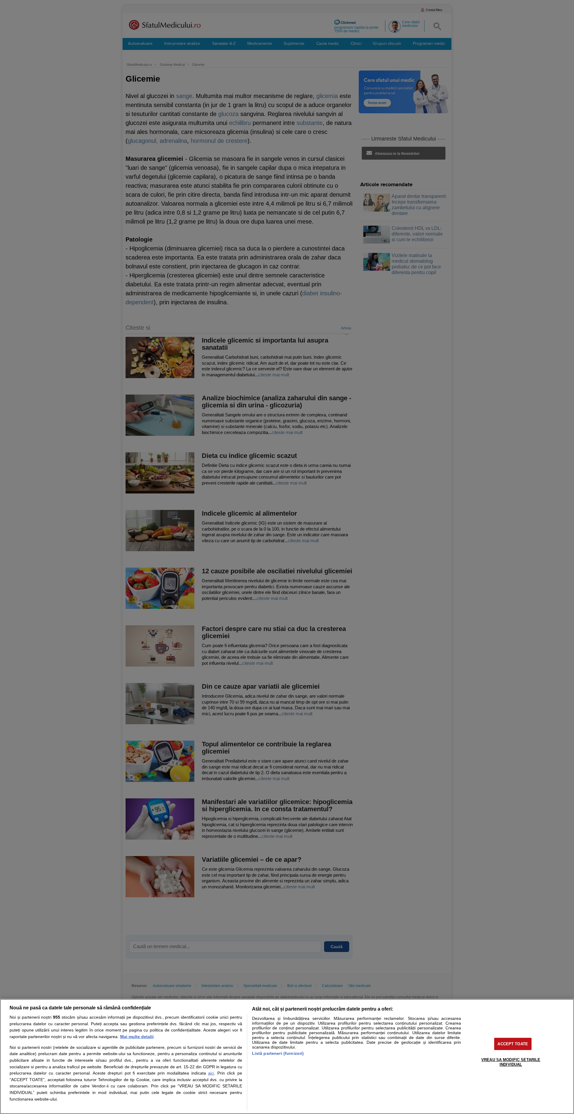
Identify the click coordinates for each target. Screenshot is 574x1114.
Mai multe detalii (137, 1036)
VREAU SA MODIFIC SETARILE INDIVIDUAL (510, 1062)
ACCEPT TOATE (512, 1044)
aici (211, 1073)
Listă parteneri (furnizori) (278, 1053)
